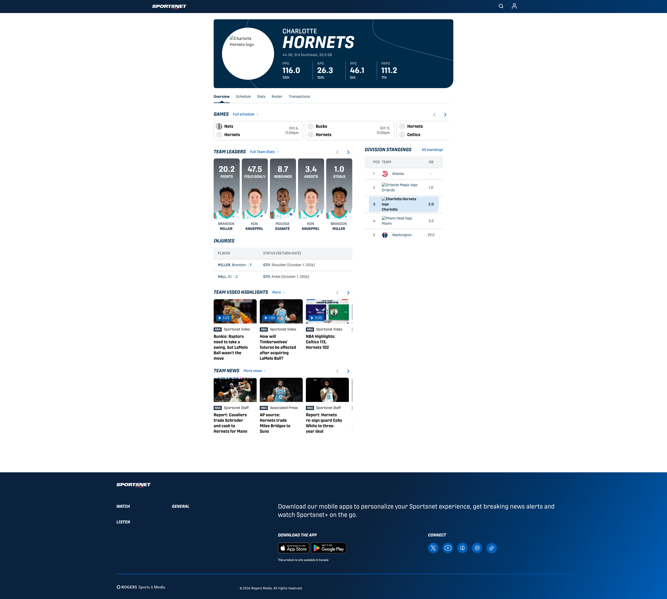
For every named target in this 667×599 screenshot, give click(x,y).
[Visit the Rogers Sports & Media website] (141, 587)
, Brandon (235, 265)
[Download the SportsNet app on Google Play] (328, 547)
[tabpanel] (331, 274)
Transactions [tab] (299, 97)
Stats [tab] (261, 97)
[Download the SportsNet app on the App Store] (293, 547)
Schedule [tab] (243, 97)
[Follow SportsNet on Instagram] (477, 547)
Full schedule (244, 114)
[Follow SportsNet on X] (433, 547)
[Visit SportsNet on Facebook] (462, 547)
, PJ (228, 277)
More (276, 292)
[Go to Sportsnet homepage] (169, 7)
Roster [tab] (276, 97)
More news (253, 371)
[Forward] (445, 115)
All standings (432, 150)
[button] (501, 6)
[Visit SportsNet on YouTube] (448, 547)
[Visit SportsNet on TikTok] (491, 547)
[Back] (434, 115)
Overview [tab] (222, 97)
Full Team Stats (262, 152)
